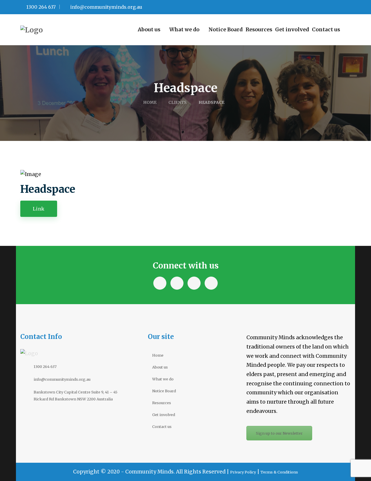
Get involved (163, 414)
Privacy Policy (243, 472)
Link (39, 209)
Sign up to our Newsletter (279, 433)
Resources (161, 402)
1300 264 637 (40, 7)
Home (157, 355)
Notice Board (164, 391)
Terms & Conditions (279, 472)
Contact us (162, 426)
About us (160, 367)
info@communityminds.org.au (105, 7)
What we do (163, 379)
